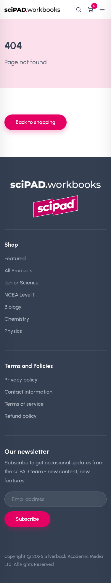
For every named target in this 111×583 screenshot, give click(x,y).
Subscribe (27, 519)
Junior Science (21, 282)
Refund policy (20, 416)
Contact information (28, 392)
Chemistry (16, 319)
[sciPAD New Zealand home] (32, 9)
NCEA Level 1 (19, 295)
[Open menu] (102, 9)
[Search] (78, 9)
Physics (13, 331)
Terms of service (24, 404)
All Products (18, 270)
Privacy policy (21, 379)
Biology (13, 307)
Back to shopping (35, 122)
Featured (15, 258)
